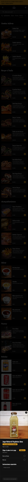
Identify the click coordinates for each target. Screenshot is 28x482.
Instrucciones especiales (9, 464)
